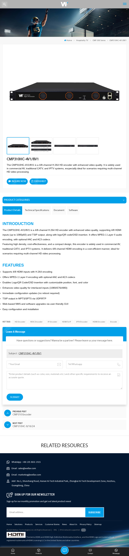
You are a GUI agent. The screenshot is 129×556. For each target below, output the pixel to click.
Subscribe (94, 512)
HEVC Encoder (36, 322)
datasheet (40, 181)
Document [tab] (59, 210)
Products (29, 524)
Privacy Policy (86, 524)
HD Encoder (20, 322)
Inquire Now (19, 181)
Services (38, 524)
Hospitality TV (82, 41)
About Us (73, 524)
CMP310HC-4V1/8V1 (30, 353)
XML (55, 530)
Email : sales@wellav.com (24, 468)
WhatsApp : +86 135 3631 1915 (26, 462)
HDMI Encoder (99, 322)
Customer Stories (52, 524)
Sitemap (97, 524)
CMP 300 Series (99, 41)
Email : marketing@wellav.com (26, 474)
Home (69, 41)
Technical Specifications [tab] (37, 210)
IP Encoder (52, 322)
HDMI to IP (66, 322)
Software (73, 210)
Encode (113, 322)
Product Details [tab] (12, 210)
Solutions (18, 524)
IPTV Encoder (82, 322)
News (64, 524)
